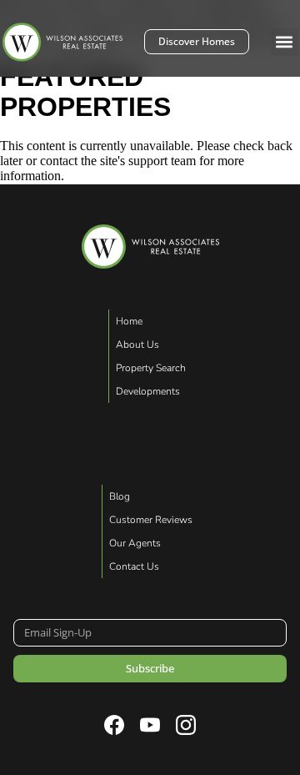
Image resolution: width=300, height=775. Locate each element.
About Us (137, 344)
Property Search (151, 368)
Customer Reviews (150, 519)
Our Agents (135, 543)
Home (129, 321)
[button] (284, 42)
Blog (119, 496)
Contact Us (134, 566)
